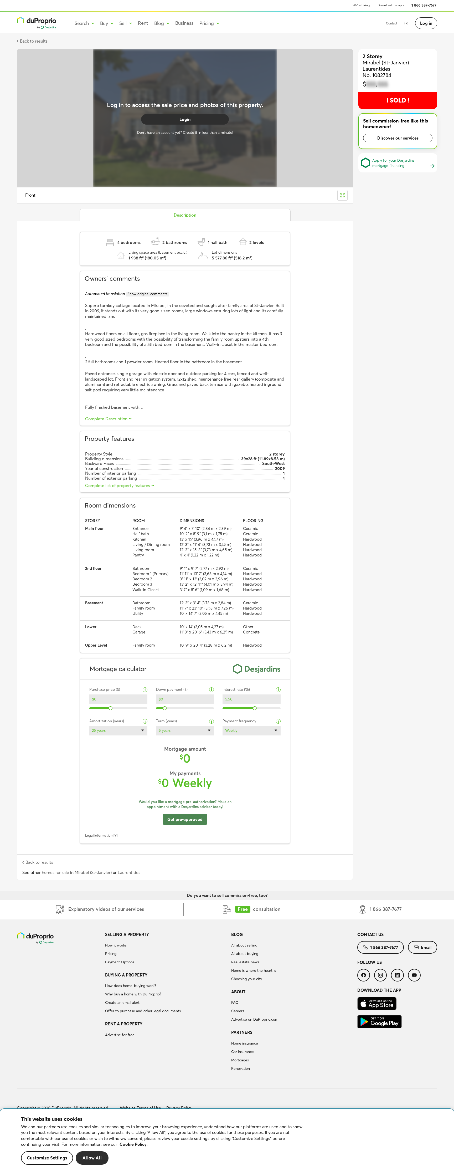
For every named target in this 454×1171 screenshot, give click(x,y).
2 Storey (373, 56)
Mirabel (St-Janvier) (93, 872)
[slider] (111, 708)
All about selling (244, 945)
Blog (237, 934)
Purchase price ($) (104, 689)
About (238, 991)
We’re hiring (361, 5)
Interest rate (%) (236, 689)
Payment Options (119, 962)
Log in (426, 23)
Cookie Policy (133, 1144)
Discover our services (398, 138)
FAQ (235, 1002)
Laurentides (129, 872)
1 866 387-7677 (423, 5)
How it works (116, 945)
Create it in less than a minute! (208, 132)
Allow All (92, 1158)
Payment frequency (239, 721)
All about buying (244, 953)
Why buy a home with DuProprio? (133, 994)
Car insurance (242, 1051)
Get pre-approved (185, 819)
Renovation (240, 1068)
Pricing (110, 953)
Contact (391, 23)
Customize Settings (47, 1158)
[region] (227, 1140)
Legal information (99, 835)
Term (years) (166, 721)
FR (406, 23)
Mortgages (240, 1060)
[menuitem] (166, 949)
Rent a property (123, 1023)
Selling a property (127, 934)
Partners (241, 1032)
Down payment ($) (172, 689)
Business (184, 23)
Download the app (391, 5)
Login (184, 119)
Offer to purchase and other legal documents (143, 1011)
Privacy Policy (179, 1108)
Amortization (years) (106, 721)
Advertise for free (120, 1034)
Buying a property (126, 975)
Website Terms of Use (140, 1108)
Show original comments (147, 294)
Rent (143, 23)
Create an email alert (122, 1002)
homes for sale (55, 872)
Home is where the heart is (253, 970)
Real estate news (245, 962)
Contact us (370, 934)
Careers (237, 1011)
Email (426, 947)
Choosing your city (246, 978)
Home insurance (244, 1043)
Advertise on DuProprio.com (254, 1019)
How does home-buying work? (130, 985)
